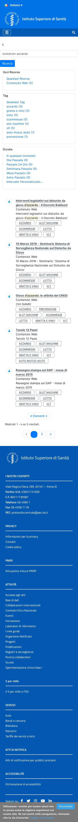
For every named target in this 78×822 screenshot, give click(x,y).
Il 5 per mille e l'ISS (17, 691)
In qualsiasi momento (21, 156)
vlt (11, 128)
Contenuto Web (20, 83)
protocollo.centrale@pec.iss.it (30, 512)
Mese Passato (18, 173)
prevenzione (17, 136)
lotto (12, 115)
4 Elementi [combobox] (37, 416)
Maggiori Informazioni (41, 817)
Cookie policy (13, 547)
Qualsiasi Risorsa (18, 78)
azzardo (15, 106)
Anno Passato (18, 177)
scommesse (17, 119)
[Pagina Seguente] (50, 434)
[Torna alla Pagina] (3, 44)
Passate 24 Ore (19, 164)
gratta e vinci (18, 110)
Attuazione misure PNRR (20, 571)
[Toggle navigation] (7, 32)
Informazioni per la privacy (21, 536)
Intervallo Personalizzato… (25, 182)
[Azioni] (6, 5)
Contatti (10, 542)
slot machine (18, 123)
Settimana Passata (22, 169)
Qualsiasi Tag (16, 102)
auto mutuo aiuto (20, 132)
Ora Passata (17, 160)
